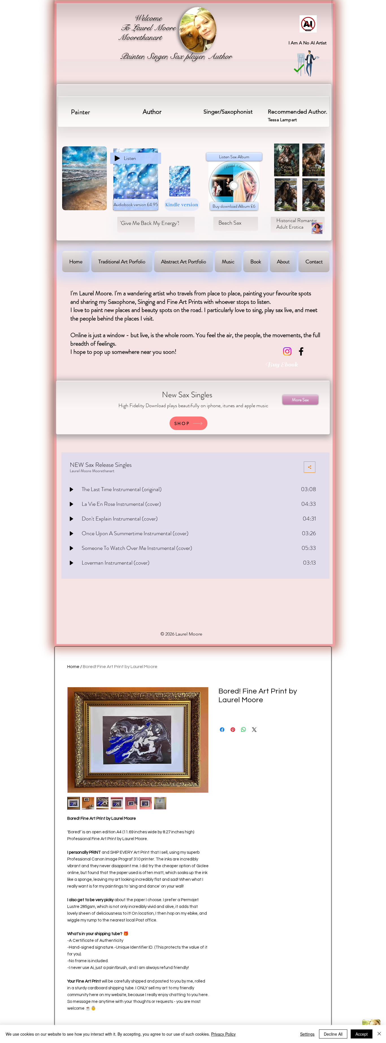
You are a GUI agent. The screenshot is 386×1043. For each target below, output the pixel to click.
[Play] (117, 158)
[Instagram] (287, 351)
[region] (198, 26)
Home (73, 666)
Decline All (333, 1034)
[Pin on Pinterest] (232, 729)
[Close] (379, 1033)
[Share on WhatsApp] (243, 729)
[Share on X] (254, 729)
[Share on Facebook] (222, 729)
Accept (361, 1034)
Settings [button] (307, 1034)
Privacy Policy (223, 1034)
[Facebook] (301, 351)
